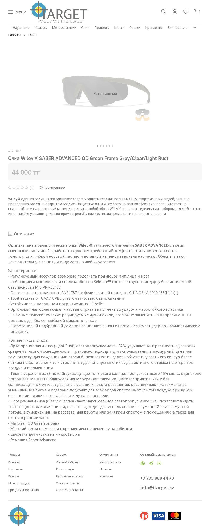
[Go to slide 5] (109, 146)
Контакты (106, 476)
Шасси (119, 27)
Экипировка (177, 27)
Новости (105, 469)
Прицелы (101, 27)
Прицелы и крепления (24, 490)
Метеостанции (64, 27)
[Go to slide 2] (100, 146)
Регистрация (65, 469)
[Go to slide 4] (106, 146)
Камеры (40, 27)
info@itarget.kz (157, 488)
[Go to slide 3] (103, 146)
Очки (85, 27)
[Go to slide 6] (112, 146)
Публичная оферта (69, 476)
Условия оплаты (67, 483)
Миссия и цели (110, 462)
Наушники (21, 27)
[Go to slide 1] (97, 146)
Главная (14, 35)
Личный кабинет (68, 462)
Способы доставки (69, 490)
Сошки (134, 27)
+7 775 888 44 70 (157, 478)
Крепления (154, 27)
